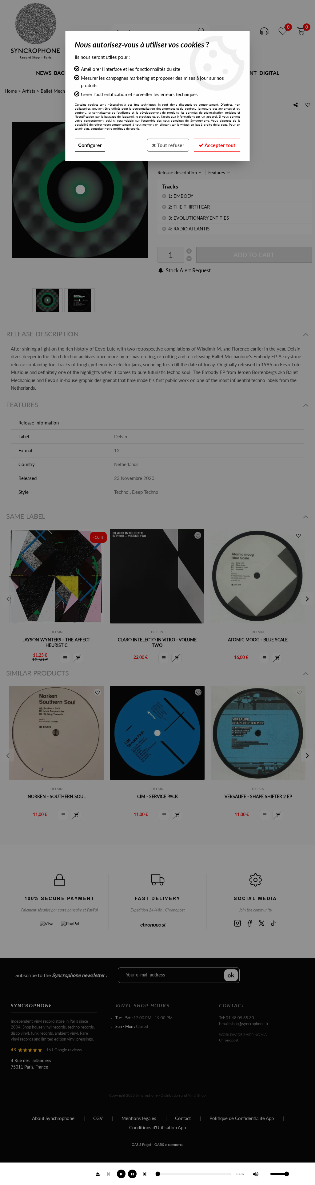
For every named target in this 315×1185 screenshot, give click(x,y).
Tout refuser (170, 145)
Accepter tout (219, 145)
